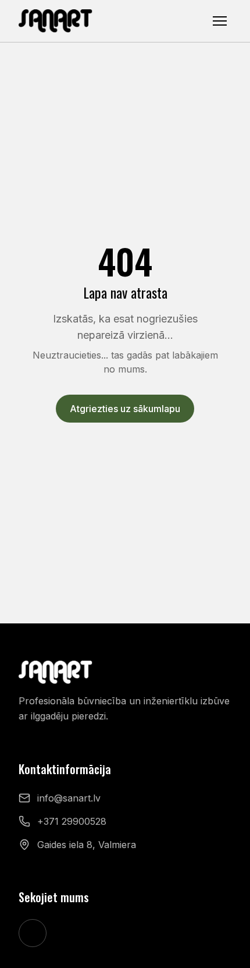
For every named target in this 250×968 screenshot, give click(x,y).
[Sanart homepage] (56, 21)
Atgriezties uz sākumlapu (125, 408)
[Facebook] (33, 933)
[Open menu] (219, 21)
